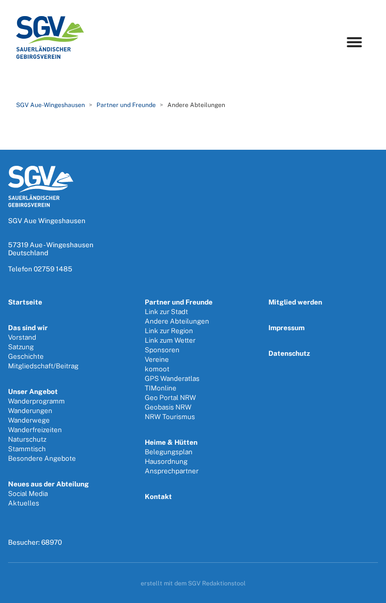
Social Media (28, 493)
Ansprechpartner (172, 471)
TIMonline (160, 388)
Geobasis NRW (168, 407)
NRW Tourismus (170, 417)
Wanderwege (29, 420)
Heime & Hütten (171, 442)
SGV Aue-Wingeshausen (50, 105)
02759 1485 (53, 269)
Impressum (286, 328)
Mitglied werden (295, 302)
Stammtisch (27, 449)
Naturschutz (27, 439)
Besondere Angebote (42, 458)
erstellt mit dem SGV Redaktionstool (193, 583)
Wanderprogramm (36, 401)
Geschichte (26, 356)
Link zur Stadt (166, 312)
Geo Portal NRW (170, 397)
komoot (157, 369)
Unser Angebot (33, 391)
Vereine (157, 359)
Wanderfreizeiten (35, 430)
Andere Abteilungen (177, 321)
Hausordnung (166, 461)
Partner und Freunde (126, 105)
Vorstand (22, 337)
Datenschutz (289, 353)
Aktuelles (23, 503)
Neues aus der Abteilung (48, 484)
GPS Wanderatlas (172, 378)
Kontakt (158, 496)
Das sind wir (28, 328)
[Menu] (354, 42)
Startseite (25, 302)
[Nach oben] (367, 592)
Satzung (21, 347)
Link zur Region (169, 331)
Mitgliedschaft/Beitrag (43, 366)
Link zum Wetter (170, 340)
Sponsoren (162, 350)
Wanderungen (30, 411)
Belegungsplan (168, 452)
